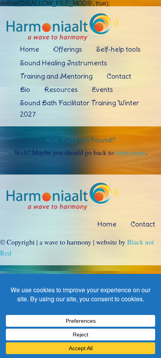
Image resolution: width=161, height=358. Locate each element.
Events (102, 89)
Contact (119, 76)
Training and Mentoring (56, 76)
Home (29, 49)
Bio (25, 89)
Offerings (67, 49)
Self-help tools (118, 49)
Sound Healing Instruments (63, 62)
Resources (61, 89)
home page (130, 152)
